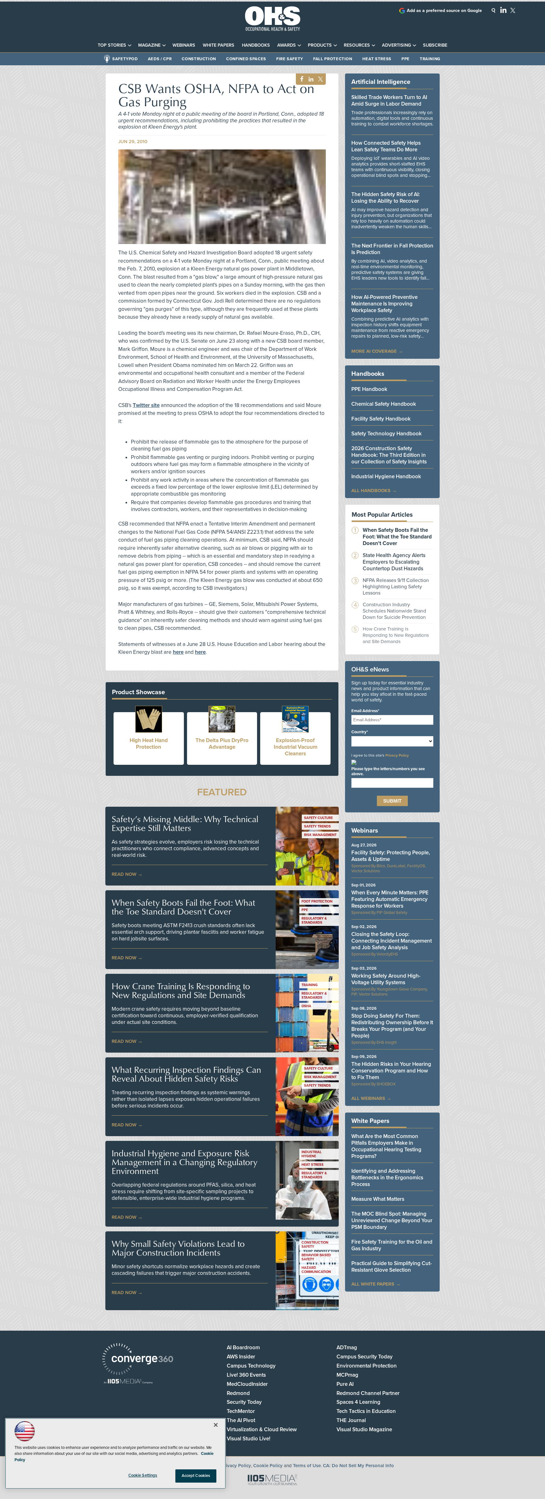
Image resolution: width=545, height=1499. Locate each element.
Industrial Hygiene (312, 1154)
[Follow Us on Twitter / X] (512, 10)
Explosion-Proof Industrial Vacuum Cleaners (295, 747)
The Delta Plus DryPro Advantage (222, 743)
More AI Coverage (374, 351)
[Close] (216, 1425)
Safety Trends (317, 826)
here (178, 652)
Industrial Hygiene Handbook (386, 476)
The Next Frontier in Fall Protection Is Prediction (392, 249)
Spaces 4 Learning (358, 1402)
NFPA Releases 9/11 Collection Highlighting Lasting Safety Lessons (396, 586)
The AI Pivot (241, 1420)
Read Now (124, 874)
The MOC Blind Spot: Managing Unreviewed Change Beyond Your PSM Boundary (391, 1220)
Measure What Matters (377, 1199)
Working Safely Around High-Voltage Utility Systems (385, 979)
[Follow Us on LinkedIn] (503, 10)
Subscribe (435, 45)
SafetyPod (125, 58)
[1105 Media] (128, 1382)
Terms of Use (307, 1465)
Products (320, 45)
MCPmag (347, 1375)
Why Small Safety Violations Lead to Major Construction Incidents (178, 1248)
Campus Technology (251, 1365)
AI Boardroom (243, 1347)
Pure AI (345, 1384)
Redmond (238, 1393)
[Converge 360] (137, 1359)
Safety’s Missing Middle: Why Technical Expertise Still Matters (185, 823)
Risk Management (320, 835)
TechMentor (241, 1411)
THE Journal (351, 1420)
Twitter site (146, 405)
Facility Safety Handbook (381, 418)
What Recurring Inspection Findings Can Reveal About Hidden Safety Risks (186, 1074)
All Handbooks (370, 490)
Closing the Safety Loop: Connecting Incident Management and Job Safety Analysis (391, 941)
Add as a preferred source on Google (444, 10)
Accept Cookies (196, 1475)
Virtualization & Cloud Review (262, 1429)
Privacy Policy (397, 755)
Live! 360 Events (246, 1375)
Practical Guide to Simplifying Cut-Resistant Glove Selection (391, 1266)
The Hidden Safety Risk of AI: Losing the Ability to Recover (385, 197)
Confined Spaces (246, 58)
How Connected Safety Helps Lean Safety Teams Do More (386, 146)
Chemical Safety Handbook (383, 404)
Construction (199, 58)
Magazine (149, 45)
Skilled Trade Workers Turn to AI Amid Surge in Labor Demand (389, 100)
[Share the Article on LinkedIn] (310, 79)
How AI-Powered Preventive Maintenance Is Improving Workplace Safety (384, 304)
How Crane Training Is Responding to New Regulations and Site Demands (181, 990)
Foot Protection (317, 901)
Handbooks (256, 45)
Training (430, 58)
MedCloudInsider (247, 1384)
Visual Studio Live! (248, 1438)
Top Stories (112, 45)
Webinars (184, 45)
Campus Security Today (365, 1356)
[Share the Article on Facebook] (300, 79)
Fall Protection (332, 58)
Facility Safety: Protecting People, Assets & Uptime (390, 856)
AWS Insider (241, 1356)
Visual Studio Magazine (364, 1429)
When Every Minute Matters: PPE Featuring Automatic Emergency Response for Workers (390, 899)
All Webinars (368, 1098)
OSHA (306, 1006)
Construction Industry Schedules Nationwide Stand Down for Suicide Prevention (394, 610)
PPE (405, 58)
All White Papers (372, 1284)
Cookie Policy (268, 1465)
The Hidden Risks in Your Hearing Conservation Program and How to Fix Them (391, 1071)
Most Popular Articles (382, 515)
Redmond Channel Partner (368, 1393)
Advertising (396, 45)
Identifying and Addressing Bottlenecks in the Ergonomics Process (387, 1178)
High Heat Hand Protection (149, 743)
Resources (357, 45)
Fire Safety (289, 58)
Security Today (244, 1402)
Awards (286, 45)
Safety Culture (318, 818)
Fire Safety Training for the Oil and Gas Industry (391, 1245)
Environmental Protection (367, 1365)
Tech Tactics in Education (366, 1411)
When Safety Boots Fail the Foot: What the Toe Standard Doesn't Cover (183, 907)
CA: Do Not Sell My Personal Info (358, 1465)
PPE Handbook (369, 389)
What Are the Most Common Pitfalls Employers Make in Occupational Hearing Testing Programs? (386, 1146)
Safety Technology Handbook (386, 433)
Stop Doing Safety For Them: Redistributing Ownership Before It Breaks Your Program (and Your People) (392, 1026)
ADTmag (347, 1347)
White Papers (218, 45)
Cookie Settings (142, 1475)
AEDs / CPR (160, 58)
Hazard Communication (316, 1270)
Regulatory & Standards (314, 920)
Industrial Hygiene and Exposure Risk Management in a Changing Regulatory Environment (184, 1162)
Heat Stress (376, 58)
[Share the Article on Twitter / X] (319, 79)
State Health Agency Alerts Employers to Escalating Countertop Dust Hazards (394, 562)
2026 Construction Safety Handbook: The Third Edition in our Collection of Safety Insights (389, 455)
